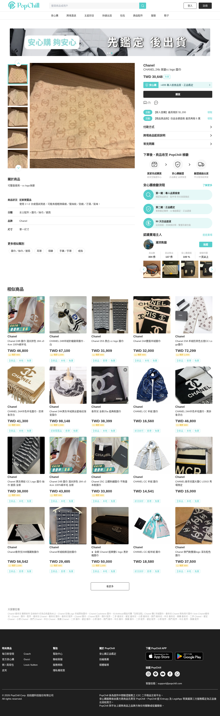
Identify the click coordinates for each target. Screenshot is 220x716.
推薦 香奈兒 (182, 616)
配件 (29, 616)
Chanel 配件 (94, 616)
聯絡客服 (58, 659)
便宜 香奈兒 (130, 616)
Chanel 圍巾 (80, 616)
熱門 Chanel (36, 619)
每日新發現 (8, 653)
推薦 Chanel (63, 619)
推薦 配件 (194, 619)
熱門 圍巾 (107, 619)
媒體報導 (104, 664)
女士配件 (24, 212)
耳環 (39, 250)
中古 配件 (183, 619)
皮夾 (4, 670)
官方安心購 (8, 659)
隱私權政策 (59, 670)
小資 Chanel (22, 619)
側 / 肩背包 (8, 664)
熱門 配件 (172, 619)
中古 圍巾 (118, 619)
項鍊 (50, 250)
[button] (152, 255)
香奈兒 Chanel (40, 616)
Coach (27, 653)
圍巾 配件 (106, 616)
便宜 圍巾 (86, 619)
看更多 (110, 586)
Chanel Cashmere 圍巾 (100, 614)
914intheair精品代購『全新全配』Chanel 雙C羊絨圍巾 (138, 614)
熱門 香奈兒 (156, 616)
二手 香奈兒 (118, 616)
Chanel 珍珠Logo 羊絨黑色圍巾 (72, 614)
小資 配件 (162, 619)
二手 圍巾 (75, 619)
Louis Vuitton (31, 664)
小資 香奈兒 (143, 616)
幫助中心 (58, 653)
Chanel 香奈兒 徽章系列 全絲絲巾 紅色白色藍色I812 (32, 614)
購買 (177, 94)
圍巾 (23, 616)
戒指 (80, 250)
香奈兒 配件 (67, 616)
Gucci (27, 659)
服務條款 (58, 664)
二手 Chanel (195, 616)
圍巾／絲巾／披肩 (41, 212)
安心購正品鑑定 (107, 653)
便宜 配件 (151, 619)
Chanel (23, 220)
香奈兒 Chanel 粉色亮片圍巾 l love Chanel (185, 614)
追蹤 (205, 244)
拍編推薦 (104, 659)
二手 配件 (140, 619)
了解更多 (207, 185)
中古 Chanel (49, 619)
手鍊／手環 (65, 250)
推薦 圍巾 (129, 619)
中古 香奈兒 (169, 616)
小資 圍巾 (97, 619)
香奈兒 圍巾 (54, 616)
